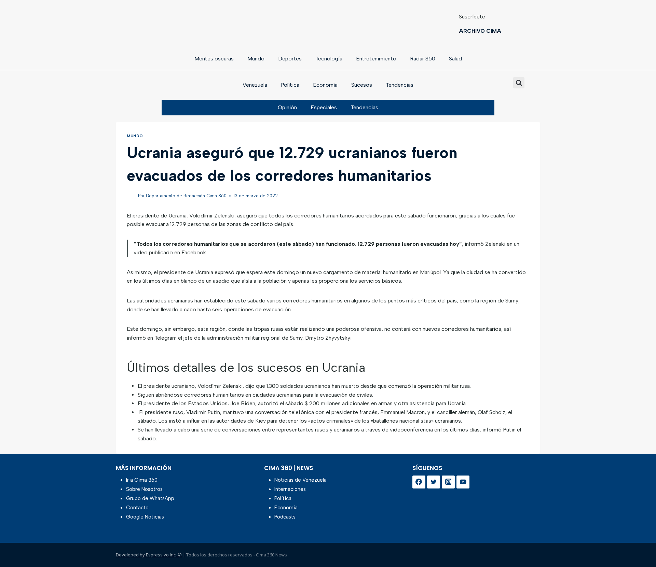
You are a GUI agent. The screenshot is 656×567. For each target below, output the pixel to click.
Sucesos (361, 85)
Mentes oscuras (214, 58)
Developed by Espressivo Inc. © (149, 555)
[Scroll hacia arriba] (640, 544)
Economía (325, 85)
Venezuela (255, 85)
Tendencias (399, 85)
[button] (518, 82)
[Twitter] (433, 482)
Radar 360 (422, 58)
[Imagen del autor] (131, 196)
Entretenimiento (376, 58)
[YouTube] (462, 482)
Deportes (290, 58)
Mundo (255, 58)
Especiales (324, 107)
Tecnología (328, 58)
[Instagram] (448, 482)
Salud (455, 58)
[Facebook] (418, 482)
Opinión (287, 107)
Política (290, 85)
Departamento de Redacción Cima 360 (186, 195)
